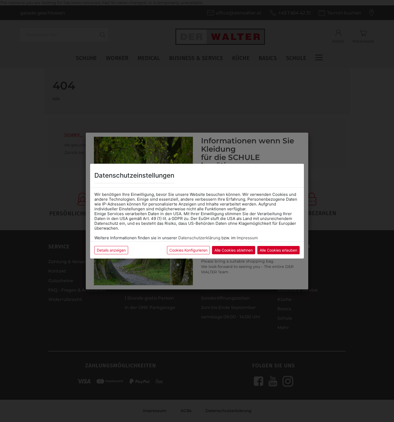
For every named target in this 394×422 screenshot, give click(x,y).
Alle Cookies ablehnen (233, 250)
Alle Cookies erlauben (278, 250)
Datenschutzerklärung (199, 237)
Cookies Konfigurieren (188, 250)
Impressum (247, 237)
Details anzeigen (111, 250)
